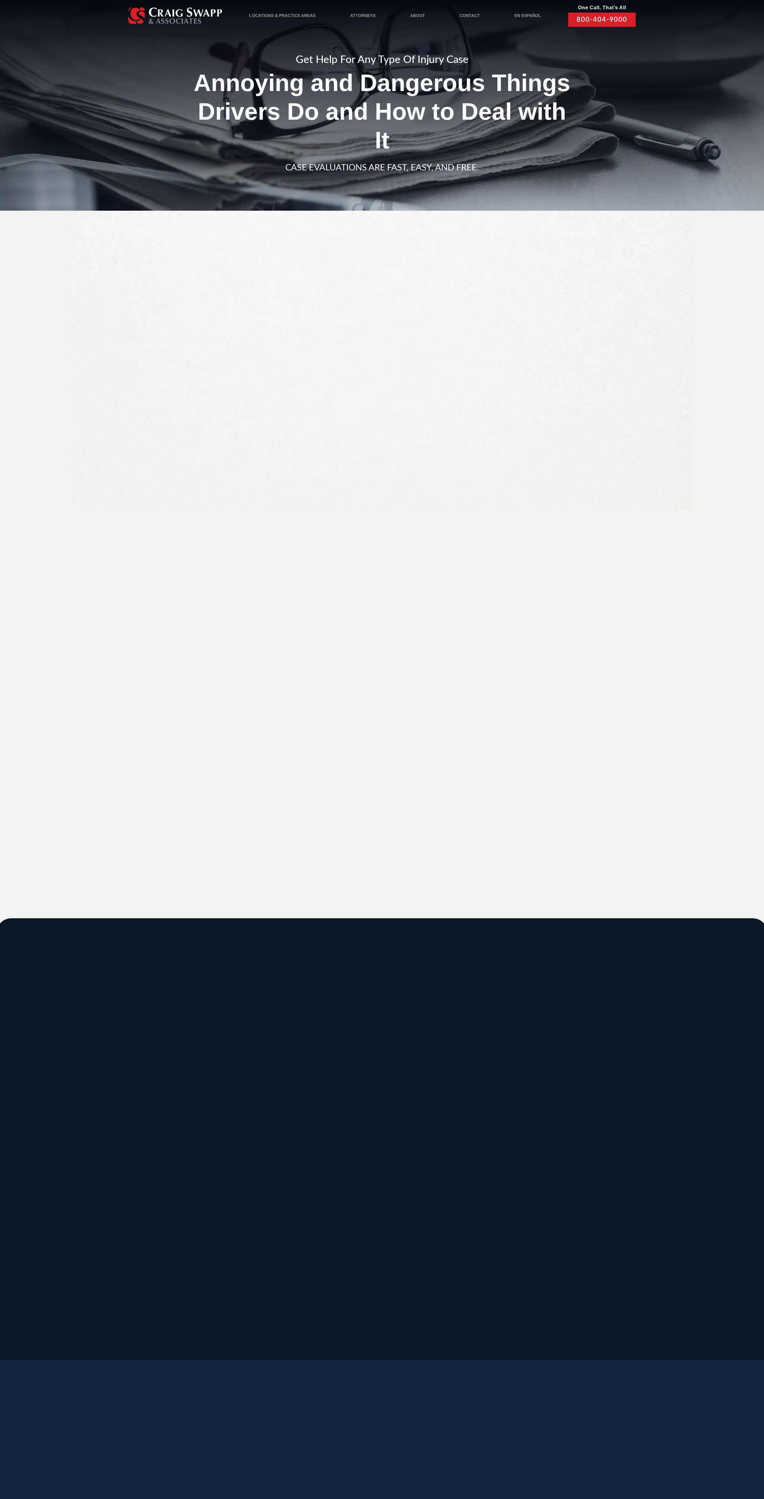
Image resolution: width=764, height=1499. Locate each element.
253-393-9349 (444, 1275)
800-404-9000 (602, 19)
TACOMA (444, 1228)
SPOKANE (268, 1109)
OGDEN (175, 1228)
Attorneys (362, 15)
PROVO (531, 1049)
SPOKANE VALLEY (371, 1049)
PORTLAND (181, 1168)
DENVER (443, 1168)
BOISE (173, 1109)
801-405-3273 (444, 1096)
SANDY (174, 1049)
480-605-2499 (533, 1209)
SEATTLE (355, 1109)
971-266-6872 (177, 1216)
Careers (270, 1435)
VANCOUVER (406, 1288)
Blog (237, 1435)
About (417, 15)
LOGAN (263, 1228)
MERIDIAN (268, 1049)
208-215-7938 (355, 1216)
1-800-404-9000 (395, 778)
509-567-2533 (355, 1089)
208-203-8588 (266, 1089)
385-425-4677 (266, 1269)
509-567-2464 (266, 1156)
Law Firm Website (526, 1463)
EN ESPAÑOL (528, 15)
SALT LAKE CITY (457, 1049)
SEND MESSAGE (521, 487)
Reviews (204, 1435)
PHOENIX (534, 1168)
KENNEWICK (272, 1168)
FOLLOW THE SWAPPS (551, 1437)
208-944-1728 (355, 1269)
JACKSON (446, 1109)
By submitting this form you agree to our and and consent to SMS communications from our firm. (526, 457)
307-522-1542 (444, 1156)
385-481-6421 (177, 1269)
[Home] (175, 15)
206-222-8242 (355, 1156)
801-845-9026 (177, 1096)
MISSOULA (536, 1109)
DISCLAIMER (336, 1463)
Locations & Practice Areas (282, 15)
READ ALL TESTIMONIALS (522, 725)
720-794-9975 (444, 1216)
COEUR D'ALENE (369, 1168)
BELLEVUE (536, 1228)
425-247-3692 (533, 1275)
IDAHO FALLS (363, 1228)
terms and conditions (518, 454)
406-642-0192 (533, 1156)
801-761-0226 (310, 1329)
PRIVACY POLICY (298, 1463)
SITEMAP (366, 1463)
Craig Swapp (319, 812)
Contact (470, 15)
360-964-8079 (399, 1335)
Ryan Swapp (235, 812)
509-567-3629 (266, 1216)
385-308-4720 (533, 1096)
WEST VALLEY (320, 1288)
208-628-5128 (177, 1156)
